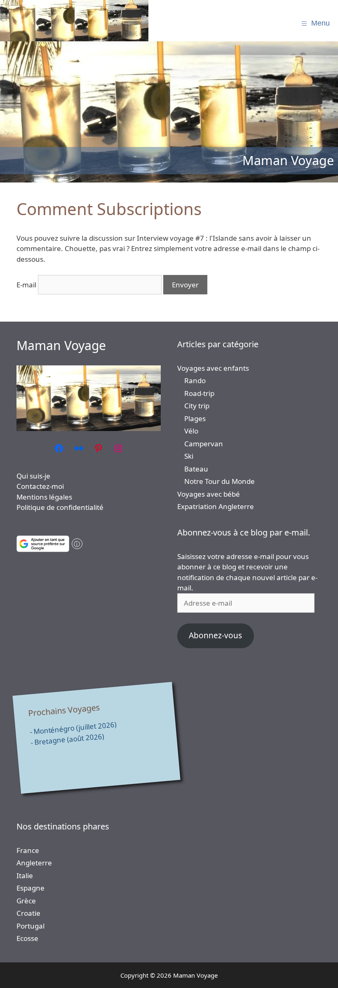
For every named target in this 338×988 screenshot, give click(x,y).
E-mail (26, 284)
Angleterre (34, 862)
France (27, 850)
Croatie (28, 913)
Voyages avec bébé (208, 494)
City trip (196, 405)
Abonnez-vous (215, 635)
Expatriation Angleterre (215, 506)
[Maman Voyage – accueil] (74, 20)
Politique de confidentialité (59, 507)
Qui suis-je (33, 476)
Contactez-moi (40, 486)
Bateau (196, 469)
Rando (195, 380)
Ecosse (27, 938)
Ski (188, 456)
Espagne (30, 888)
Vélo (191, 431)
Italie (24, 875)
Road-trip (199, 393)
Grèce (26, 900)
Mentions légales (44, 497)
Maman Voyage (61, 345)
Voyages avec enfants (213, 368)
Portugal (30, 926)
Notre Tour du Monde (219, 481)
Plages (195, 418)
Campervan (203, 443)
